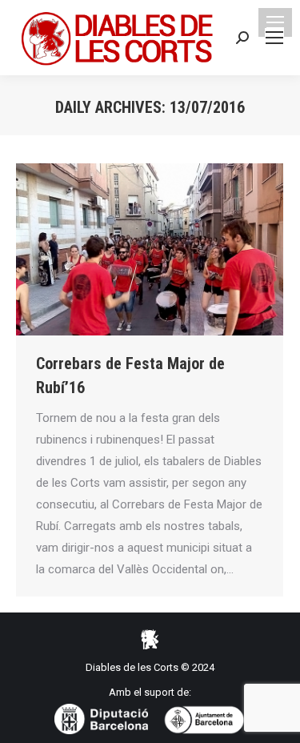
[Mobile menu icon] (275, 22)
